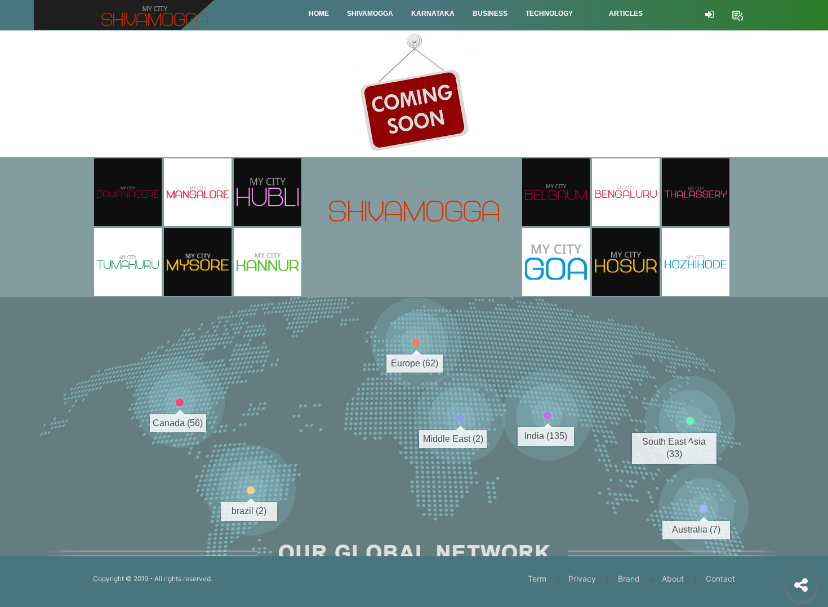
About (673, 578)
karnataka (433, 13)
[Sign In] (709, 14)
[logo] (414, 189)
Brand (629, 578)
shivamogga (370, 13)
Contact (720, 578)
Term (537, 578)
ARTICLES (626, 13)
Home (319, 13)
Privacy (582, 578)
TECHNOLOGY (549, 13)
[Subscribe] (737, 14)
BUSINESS (490, 13)
